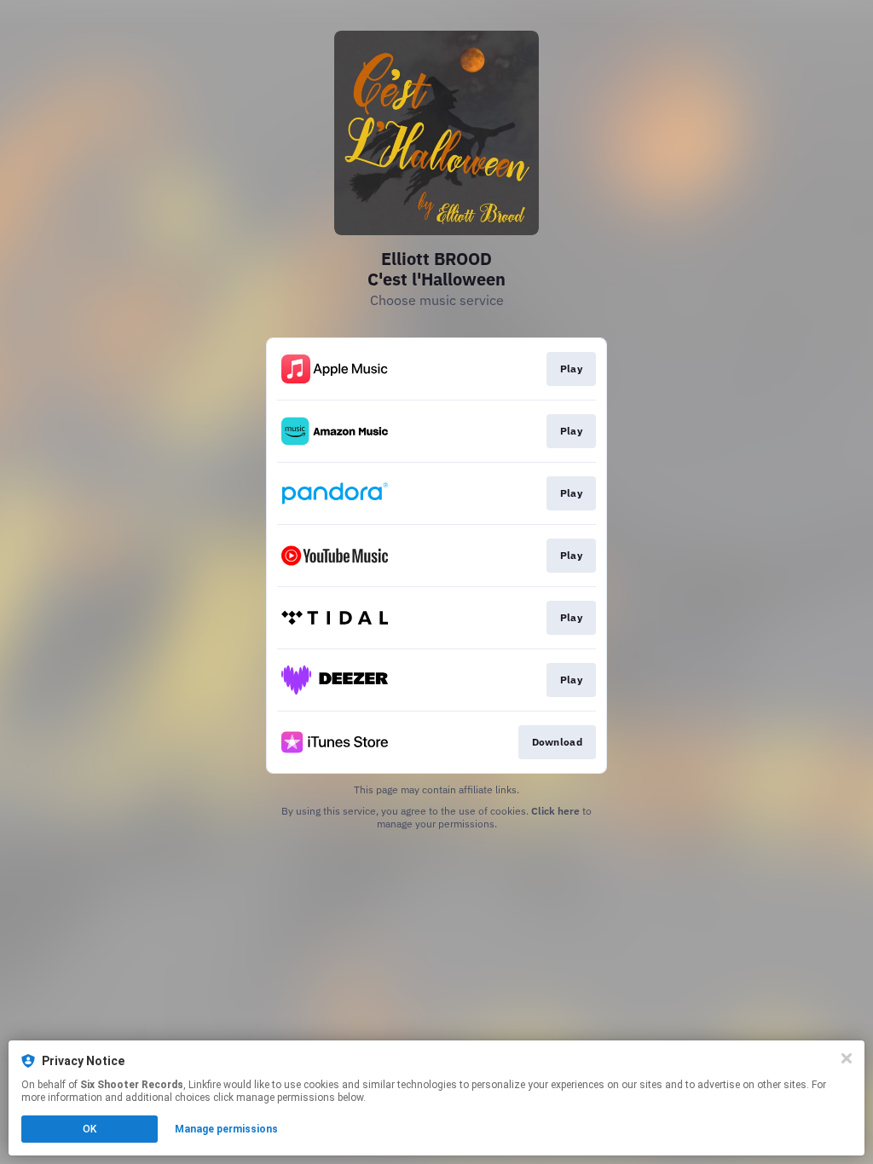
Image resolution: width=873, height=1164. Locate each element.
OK (89, 1129)
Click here (555, 810)
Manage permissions (226, 1129)
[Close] (846, 1058)
